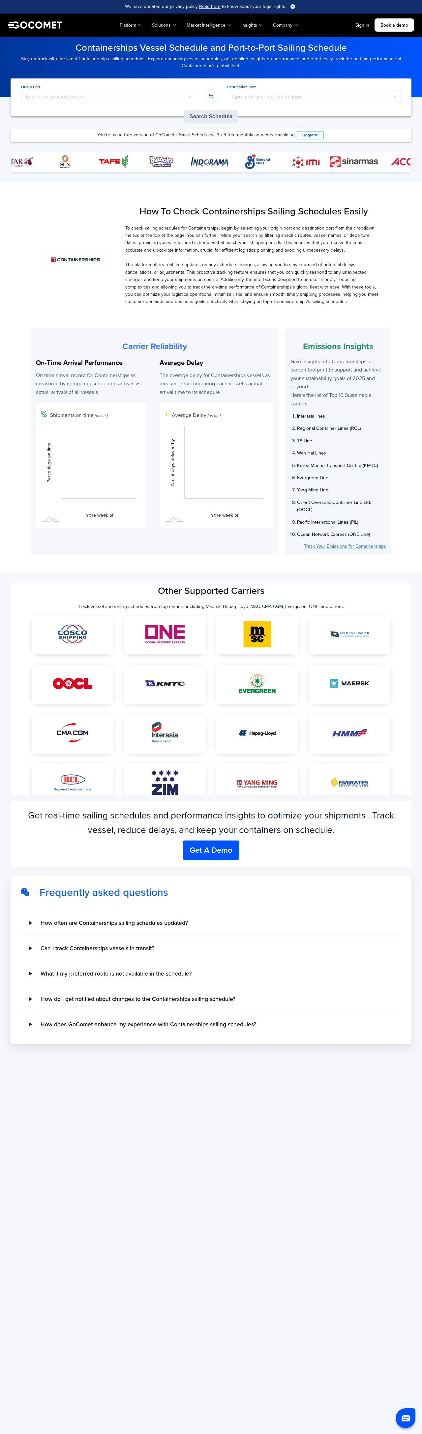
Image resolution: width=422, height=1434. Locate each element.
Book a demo (394, 25)
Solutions (161, 25)
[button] (405, 1418)
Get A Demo (211, 850)
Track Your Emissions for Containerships (345, 546)
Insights (249, 25)
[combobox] (108, 97)
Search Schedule (211, 116)
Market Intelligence (206, 25)
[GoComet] (35, 25)
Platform (128, 25)
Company (282, 25)
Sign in (362, 25)
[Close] (292, 7)
